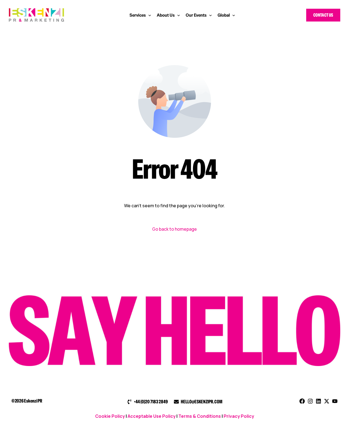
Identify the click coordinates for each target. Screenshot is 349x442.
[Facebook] (302, 401)
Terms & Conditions (199, 416)
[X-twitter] (326, 401)
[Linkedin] (318, 401)
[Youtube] (335, 401)
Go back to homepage (174, 229)
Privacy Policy (239, 416)
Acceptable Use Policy (152, 416)
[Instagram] (310, 401)
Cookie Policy (110, 416)
